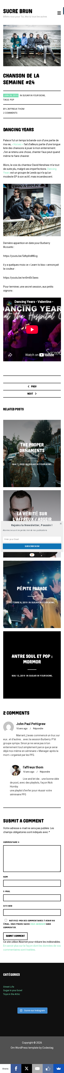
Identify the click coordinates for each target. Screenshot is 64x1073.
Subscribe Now (32, 546)
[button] (31, 525)
